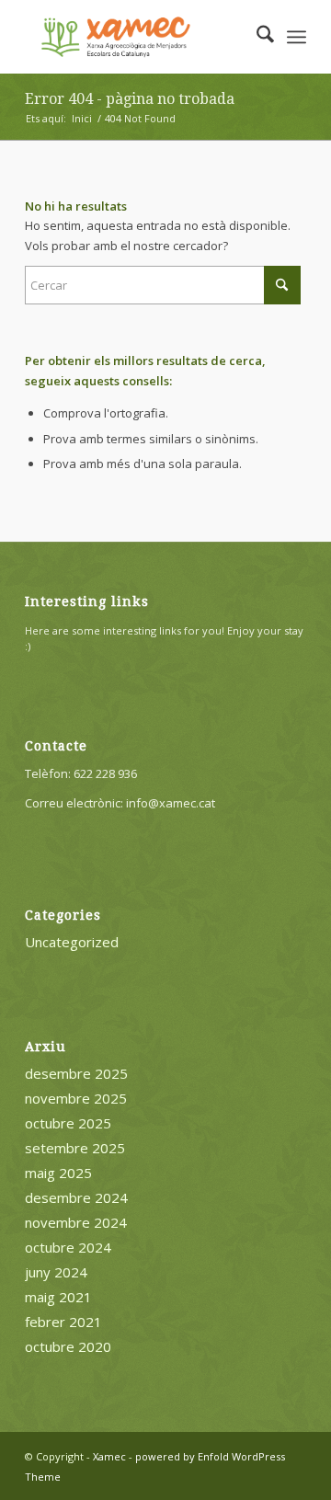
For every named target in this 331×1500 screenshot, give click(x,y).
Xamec (109, 1456)
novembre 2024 (76, 1222)
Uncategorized (72, 942)
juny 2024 (56, 1272)
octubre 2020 (68, 1346)
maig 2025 (58, 1172)
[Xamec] (137, 37)
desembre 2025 (76, 1073)
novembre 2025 (76, 1098)
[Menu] (296, 37)
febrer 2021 (63, 1321)
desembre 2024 (76, 1197)
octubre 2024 (68, 1247)
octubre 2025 (68, 1123)
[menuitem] (256, 37)
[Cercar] (256, 37)
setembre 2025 (75, 1148)
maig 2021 (58, 1297)
